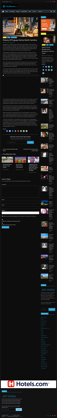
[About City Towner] (48, 287)
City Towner (12, 42)
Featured (4, 37)
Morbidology (43, 342)
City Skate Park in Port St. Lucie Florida (7, 166)
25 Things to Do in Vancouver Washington (51, 257)
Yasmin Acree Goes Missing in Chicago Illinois (51, 267)
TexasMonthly (43, 353)
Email (3, 205)
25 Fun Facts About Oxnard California (51, 146)
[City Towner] (3, 11)
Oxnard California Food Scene (51, 168)
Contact (40, 11)
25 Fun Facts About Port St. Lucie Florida (19, 166)
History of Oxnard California (51, 202)
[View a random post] (54, 11)
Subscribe (30, 142)
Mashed (42, 339)
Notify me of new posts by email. (9, 224)
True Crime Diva (44, 363)
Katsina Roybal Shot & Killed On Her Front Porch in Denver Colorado (51, 178)
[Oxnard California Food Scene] (44, 170)
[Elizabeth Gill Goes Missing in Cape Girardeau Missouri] (44, 93)
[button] (36, 11)
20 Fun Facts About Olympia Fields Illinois (10, 150)
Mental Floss (43, 341)
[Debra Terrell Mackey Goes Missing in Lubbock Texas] (48, 39)
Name (3, 199)
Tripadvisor (43, 361)
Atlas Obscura (43, 322)
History (18, 11)
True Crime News (44, 364)
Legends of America (44, 337)
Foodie (42, 333)
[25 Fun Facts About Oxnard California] (44, 147)
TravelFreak (43, 357)
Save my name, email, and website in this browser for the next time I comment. (19, 216)
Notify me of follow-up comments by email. (11, 221)
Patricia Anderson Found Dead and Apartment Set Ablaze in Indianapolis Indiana (51, 157)
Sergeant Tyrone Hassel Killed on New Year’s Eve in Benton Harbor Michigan (33, 167)
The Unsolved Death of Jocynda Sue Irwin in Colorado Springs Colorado (51, 213)
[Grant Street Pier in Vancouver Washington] (44, 237)
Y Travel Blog (43, 368)
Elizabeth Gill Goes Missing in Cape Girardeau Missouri (51, 92)
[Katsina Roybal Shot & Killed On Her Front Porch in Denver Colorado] (44, 180)
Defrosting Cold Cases (45, 328)
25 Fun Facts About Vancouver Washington (51, 276)
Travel (6, 11)
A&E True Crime (44, 317)
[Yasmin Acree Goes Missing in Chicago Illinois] (44, 268)
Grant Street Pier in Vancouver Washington (51, 236)
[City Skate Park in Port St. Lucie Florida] (7, 157)
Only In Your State (44, 346)
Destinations (24, 11)
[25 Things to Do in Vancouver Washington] (44, 259)
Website (3, 210)
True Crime (12, 11)
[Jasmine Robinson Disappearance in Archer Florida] (44, 83)
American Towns (44, 321)
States (34, 11)
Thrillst (42, 355)
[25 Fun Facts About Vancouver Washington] (44, 278)
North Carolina (13, 37)
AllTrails (42, 319)
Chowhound (43, 324)
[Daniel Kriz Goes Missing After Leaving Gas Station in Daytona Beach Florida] (44, 137)
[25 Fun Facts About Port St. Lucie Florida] (20, 157)
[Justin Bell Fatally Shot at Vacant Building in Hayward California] (44, 227)
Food (30, 11)
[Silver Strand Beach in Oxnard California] (44, 103)
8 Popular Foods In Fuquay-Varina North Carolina (30, 150)
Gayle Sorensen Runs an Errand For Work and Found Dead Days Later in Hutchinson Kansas (51, 114)
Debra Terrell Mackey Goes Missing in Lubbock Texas (48, 50)
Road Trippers (43, 348)
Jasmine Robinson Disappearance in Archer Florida (51, 81)
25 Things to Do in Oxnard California (51, 126)
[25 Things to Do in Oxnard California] (44, 127)
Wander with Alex (44, 366)
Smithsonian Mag (44, 352)
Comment (4, 184)
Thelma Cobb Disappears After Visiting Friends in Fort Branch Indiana (51, 247)
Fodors (42, 331)
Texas (47, 44)
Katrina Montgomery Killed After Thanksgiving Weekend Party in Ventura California (51, 191)
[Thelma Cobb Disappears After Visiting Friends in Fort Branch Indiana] (44, 248)
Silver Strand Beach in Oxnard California (51, 102)
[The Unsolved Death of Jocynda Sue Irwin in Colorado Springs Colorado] (44, 215)
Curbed (42, 326)
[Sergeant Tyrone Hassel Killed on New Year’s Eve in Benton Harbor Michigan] (33, 157)
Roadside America (44, 350)
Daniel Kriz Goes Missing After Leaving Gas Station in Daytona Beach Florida (51, 136)
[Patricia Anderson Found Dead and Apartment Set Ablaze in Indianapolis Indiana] (44, 158)
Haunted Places (43, 335)
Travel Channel (43, 359)
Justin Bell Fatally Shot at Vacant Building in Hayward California (51, 225)
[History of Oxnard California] (44, 204)
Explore (42, 330)
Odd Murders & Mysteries (45, 344)
